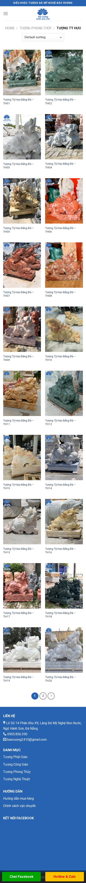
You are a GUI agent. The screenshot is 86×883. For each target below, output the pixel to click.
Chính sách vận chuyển (19, 806)
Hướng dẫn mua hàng (18, 798)
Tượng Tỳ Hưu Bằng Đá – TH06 (60, 229)
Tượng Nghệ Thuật (16, 779)
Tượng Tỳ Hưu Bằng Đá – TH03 (18, 165)
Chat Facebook (21, 877)
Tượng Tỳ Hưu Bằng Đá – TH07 (18, 294)
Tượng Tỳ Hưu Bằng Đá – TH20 (60, 678)
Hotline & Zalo (64, 877)
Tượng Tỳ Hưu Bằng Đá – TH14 (60, 486)
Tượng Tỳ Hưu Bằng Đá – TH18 (60, 614)
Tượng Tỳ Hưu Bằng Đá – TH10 (60, 358)
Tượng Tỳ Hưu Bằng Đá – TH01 (18, 101)
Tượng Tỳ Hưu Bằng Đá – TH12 (60, 422)
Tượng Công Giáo (15, 764)
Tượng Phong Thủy (36, 28)
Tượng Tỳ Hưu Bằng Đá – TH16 (60, 550)
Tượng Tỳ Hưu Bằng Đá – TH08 (60, 294)
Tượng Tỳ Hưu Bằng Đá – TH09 (18, 358)
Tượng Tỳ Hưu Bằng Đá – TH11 (18, 422)
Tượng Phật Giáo (15, 757)
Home (9, 28)
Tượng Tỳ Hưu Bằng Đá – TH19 (18, 678)
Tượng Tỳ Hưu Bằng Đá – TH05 (18, 229)
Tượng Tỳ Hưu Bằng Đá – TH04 (60, 165)
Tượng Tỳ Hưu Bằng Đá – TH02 (60, 101)
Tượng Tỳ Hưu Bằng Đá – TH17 (18, 614)
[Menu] (5, 13)
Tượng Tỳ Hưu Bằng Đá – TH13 (18, 486)
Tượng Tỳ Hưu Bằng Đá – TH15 (18, 550)
